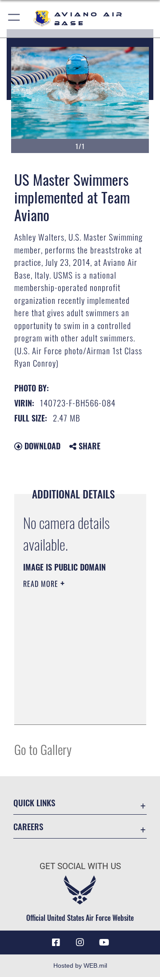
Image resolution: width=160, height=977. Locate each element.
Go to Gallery (43, 749)
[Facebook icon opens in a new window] (56, 942)
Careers (28, 826)
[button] (14, 19)
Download (41, 446)
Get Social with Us (80, 866)
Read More (41, 584)
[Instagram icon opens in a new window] (80, 942)
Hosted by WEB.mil (80, 965)
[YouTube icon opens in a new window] (104, 942)
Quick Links (34, 802)
